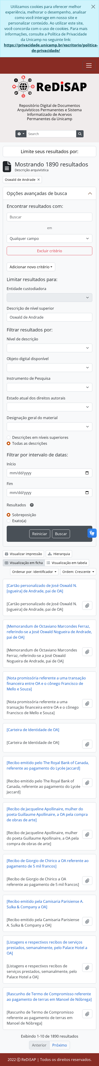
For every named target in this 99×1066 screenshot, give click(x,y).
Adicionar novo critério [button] (30, 266)
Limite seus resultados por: (49, 151)
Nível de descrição (22, 339)
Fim (10, 483)
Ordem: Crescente (76, 572)
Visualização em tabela (69, 563)
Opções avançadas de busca (37, 193)
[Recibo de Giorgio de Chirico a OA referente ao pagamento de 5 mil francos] (48, 863)
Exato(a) (19, 520)
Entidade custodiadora (26, 288)
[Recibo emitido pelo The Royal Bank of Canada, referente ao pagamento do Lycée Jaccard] (48, 765)
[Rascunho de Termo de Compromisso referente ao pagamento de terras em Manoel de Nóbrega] (49, 996)
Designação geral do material (32, 417)
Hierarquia (61, 554)
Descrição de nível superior (30, 308)
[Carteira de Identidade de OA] (33, 729)
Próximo (59, 1045)
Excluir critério (49, 250)
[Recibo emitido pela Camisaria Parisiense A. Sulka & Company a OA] (45, 904)
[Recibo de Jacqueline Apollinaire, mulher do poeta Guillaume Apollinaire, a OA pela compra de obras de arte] (47, 814)
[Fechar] (93, 6)
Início (11, 464)
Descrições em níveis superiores (40, 437)
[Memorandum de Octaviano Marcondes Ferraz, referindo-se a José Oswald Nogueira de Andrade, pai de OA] (49, 632)
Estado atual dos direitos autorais (36, 398)
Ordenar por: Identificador (33, 572)
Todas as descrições (29, 443)
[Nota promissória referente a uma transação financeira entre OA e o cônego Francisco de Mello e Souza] (46, 683)
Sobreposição (24, 514)
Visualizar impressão (25, 554)
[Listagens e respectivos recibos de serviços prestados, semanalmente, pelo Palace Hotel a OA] (47, 948)
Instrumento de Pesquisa (28, 378)
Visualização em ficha (26, 563)
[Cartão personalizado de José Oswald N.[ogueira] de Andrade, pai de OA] (42, 588)
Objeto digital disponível (28, 358)
